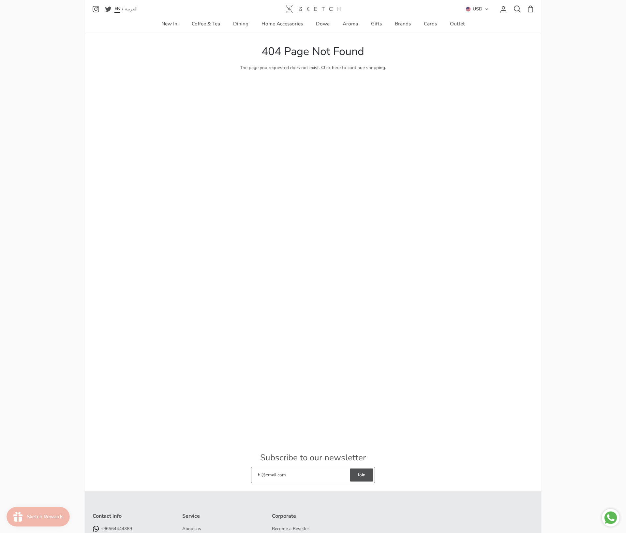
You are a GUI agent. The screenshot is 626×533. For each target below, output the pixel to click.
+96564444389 (116, 529)
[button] (477, 9)
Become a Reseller (290, 529)
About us (191, 529)
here (336, 68)
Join (361, 475)
